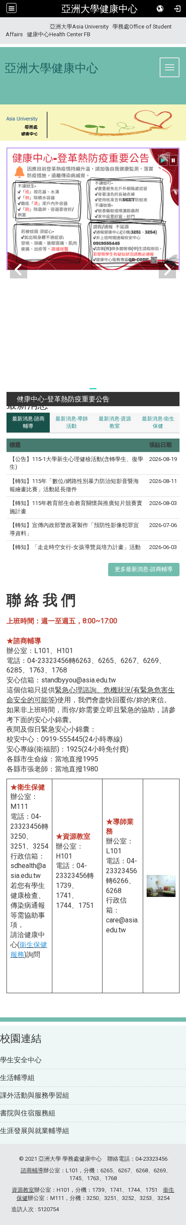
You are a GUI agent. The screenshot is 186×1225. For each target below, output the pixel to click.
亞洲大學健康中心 (99, 8)
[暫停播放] (173, 160)
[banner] (93, 124)
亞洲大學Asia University (79, 26)
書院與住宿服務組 (27, 1113)
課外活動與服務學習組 (34, 1095)
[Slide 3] (103, 388)
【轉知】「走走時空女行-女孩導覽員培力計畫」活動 (75, 547)
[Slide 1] (82, 388)
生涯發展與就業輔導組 (34, 1131)
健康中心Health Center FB (58, 34)
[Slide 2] (93, 388)
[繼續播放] (162, 160)
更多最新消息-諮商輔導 (144, 569)
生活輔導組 (17, 1077)
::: (2, 26)
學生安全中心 (21, 1060)
